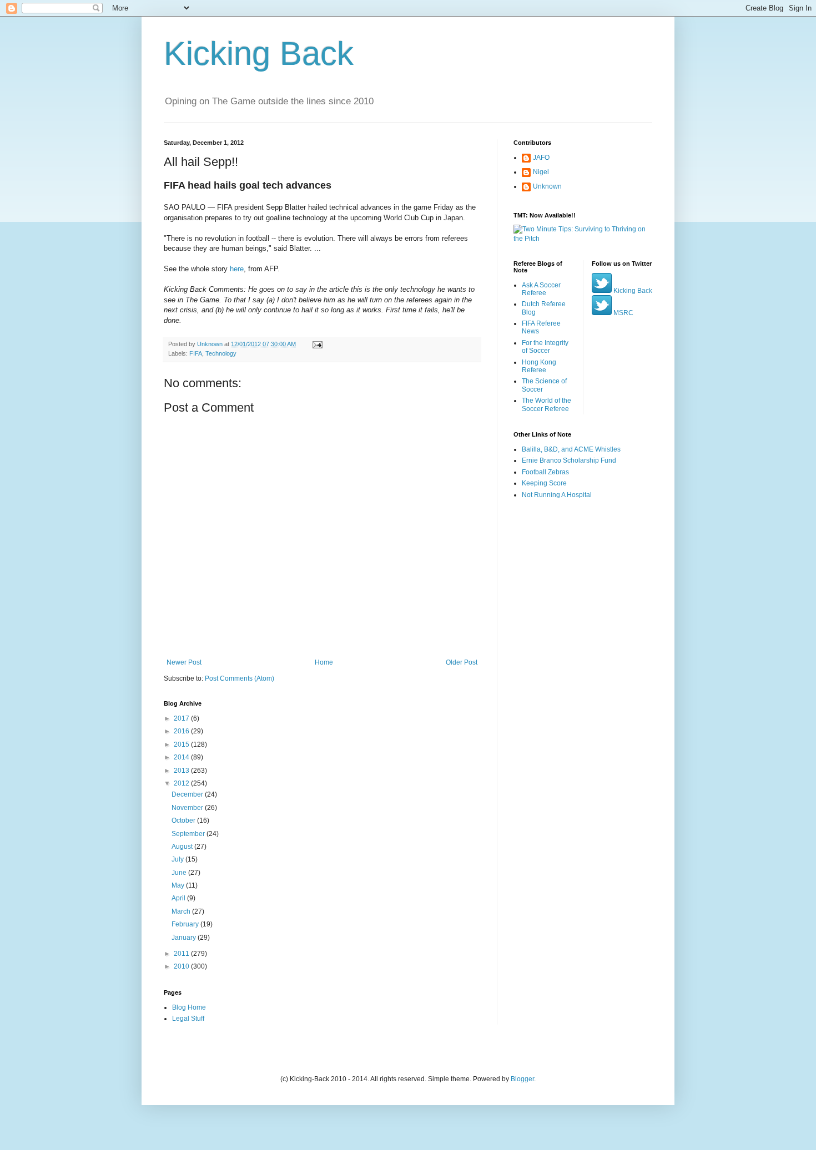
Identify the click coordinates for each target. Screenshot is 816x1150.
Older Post (461, 662)
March (182, 911)
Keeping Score (544, 483)
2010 (182, 966)
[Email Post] (317, 344)
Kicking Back (259, 53)
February (186, 924)
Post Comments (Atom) (239, 678)
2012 (182, 783)
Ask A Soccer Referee (541, 289)
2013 (182, 770)
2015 (182, 744)
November (188, 808)
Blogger (522, 1079)
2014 (182, 757)
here (237, 269)
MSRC (622, 313)
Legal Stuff (188, 1018)
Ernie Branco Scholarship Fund (569, 460)
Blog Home (189, 1007)
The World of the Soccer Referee (546, 404)
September (189, 834)
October (184, 820)
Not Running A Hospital (557, 495)
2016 (182, 731)
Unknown (547, 186)
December (188, 794)
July (178, 859)
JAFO (541, 157)
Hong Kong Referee (539, 366)
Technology (220, 353)
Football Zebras (545, 472)
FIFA (195, 353)
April (179, 898)
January (185, 937)
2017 (182, 718)
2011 (182, 954)
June (180, 873)
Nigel (541, 172)
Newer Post (184, 662)
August (183, 846)
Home (324, 662)
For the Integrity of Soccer (545, 346)
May (179, 885)
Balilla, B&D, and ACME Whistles (571, 449)
